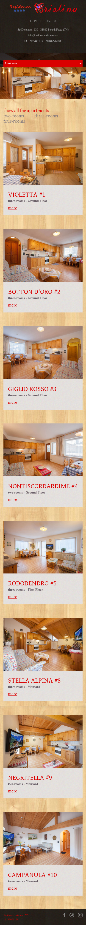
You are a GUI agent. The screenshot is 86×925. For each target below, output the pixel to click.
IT (30, 21)
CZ (48, 21)
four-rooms (14, 121)
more (12, 208)
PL (35, 21)
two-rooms (13, 116)
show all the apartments (26, 110)
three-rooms (46, 116)
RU (55, 21)
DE (42, 21)
